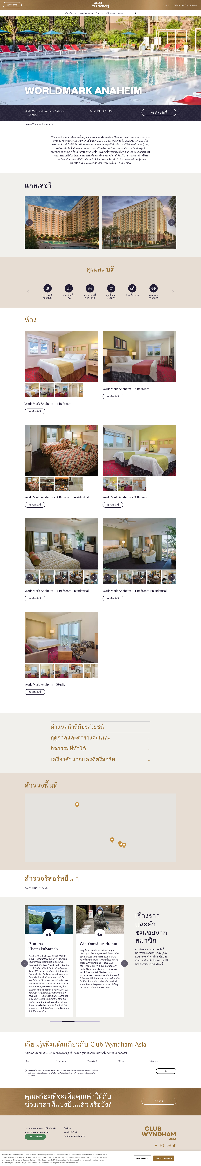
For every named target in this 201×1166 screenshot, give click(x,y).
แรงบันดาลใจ (86, 13)
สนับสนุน (110, 13)
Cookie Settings (35, 1137)
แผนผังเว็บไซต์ (70, 1132)
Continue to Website (163, 1158)
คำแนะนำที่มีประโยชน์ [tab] (77, 727)
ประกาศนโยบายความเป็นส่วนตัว (40, 1128)
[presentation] (29, 222)
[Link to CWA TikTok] (174, 1145)
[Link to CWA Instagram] (162, 1145)
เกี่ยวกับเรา (70, 13)
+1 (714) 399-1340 (103, 110)
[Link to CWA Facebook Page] (156, 1145)
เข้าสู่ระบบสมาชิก (180, 5)
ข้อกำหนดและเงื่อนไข (74, 1136)
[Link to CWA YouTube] (168, 1145)
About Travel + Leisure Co (37, 1132)
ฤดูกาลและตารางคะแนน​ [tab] (80, 737)
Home (28, 124)
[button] (124, 845)
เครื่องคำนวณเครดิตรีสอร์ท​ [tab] (83, 759)
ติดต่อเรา (194, 5)
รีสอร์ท (99, 13)
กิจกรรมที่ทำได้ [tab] (68, 748)
